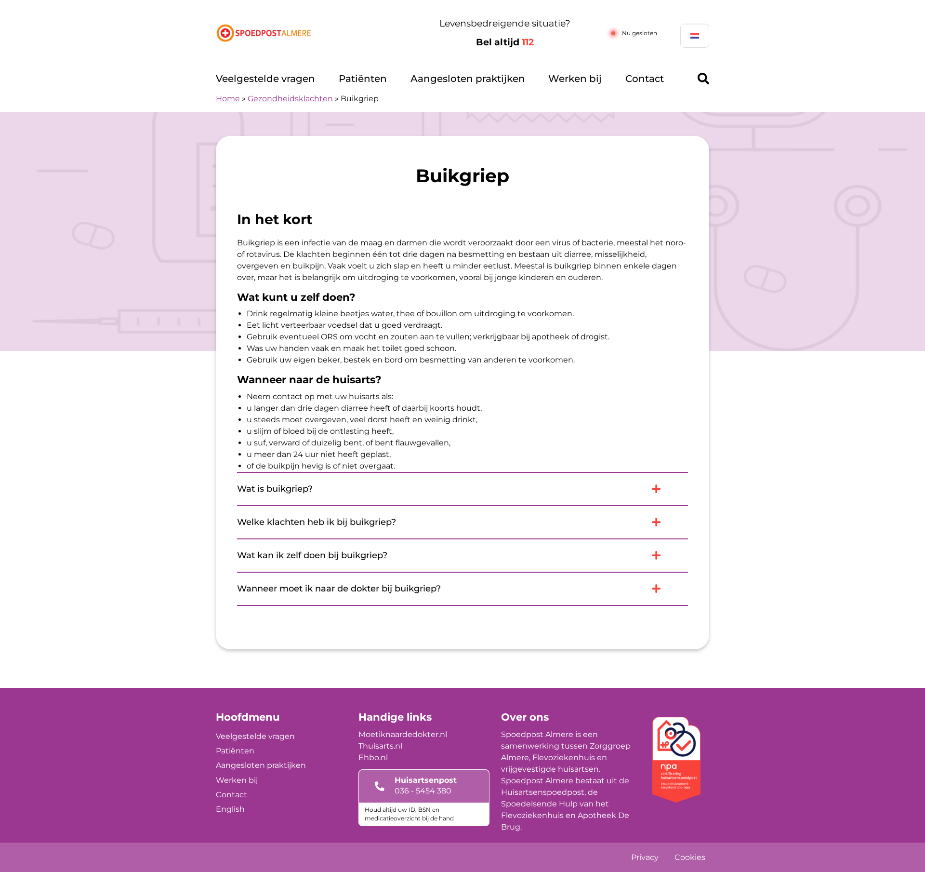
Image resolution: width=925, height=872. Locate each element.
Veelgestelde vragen (265, 78)
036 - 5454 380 (423, 790)
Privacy (645, 857)
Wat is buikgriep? (275, 488)
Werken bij (575, 78)
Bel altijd (505, 42)
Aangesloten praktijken (467, 78)
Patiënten (363, 78)
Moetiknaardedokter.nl (402, 734)
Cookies (689, 857)
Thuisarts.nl (380, 746)
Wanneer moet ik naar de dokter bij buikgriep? (339, 588)
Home (228, 98)
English (230, 809)
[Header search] (703, 78)
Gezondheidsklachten (290, 98)
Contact (644, 78)
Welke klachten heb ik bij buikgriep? (316, 522)
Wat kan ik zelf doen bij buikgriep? (312, 555)
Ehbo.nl (373, 757)
